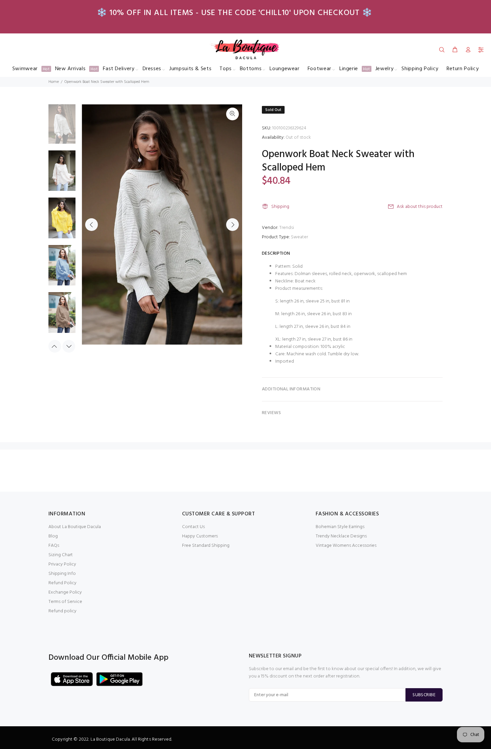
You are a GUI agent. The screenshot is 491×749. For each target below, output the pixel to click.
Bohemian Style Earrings (340, 527)
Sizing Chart (60, 555)
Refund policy (62, 611)
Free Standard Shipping (205, 545)
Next (232, 224)
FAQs (53, 545)
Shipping (280, 207)
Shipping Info (62, 574)
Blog (53, 536)
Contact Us (193, 527)
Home (53, 82)
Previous (91, 224)
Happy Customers (200, 536)
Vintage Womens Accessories (346, 545)
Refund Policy (62, 583)
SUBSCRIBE (424, 695)
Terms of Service (65, 602)
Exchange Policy (65, 592)
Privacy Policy (62, 564)
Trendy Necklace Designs (341, 536)
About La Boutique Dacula (74, 527)
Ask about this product (420, 207)
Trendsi (286, 228)
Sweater (299, 237)
